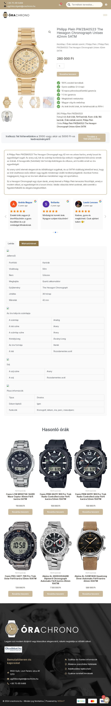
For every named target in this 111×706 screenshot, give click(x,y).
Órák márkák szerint (75, 44)
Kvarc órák (93, 117)
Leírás (11, 243)
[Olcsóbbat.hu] (13, 649)
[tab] (11, 243)
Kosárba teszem (68, 74)
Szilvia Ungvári (90, 202)
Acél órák (71, 117)
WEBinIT (61, 701)
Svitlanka (22, 202)
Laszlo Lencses (58, 202)
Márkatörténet (29, 243)
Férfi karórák (81, 117)
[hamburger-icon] (105, 15)
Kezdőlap (61, 44)
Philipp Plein (91, 44)
